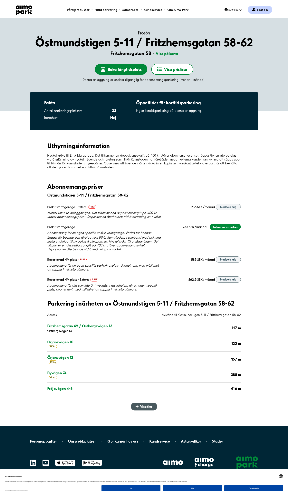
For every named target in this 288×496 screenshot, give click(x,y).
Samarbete (130, 10)
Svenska (233, 9)
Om (82, 441)
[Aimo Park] (24, 9)
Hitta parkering (105, 10)
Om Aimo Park (177, 10)
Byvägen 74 (57, 373)
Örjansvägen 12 (60, 357)
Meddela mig (228, 207)
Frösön (144, 33)
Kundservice (153, 10)
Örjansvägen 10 (60, 342)
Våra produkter (78, 10)
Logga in (262, 10)
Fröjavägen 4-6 (59, 388)
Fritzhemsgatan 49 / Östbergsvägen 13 (79, 326)
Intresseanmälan (225, 227)
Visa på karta (167, 53)
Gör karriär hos (122, 441)
